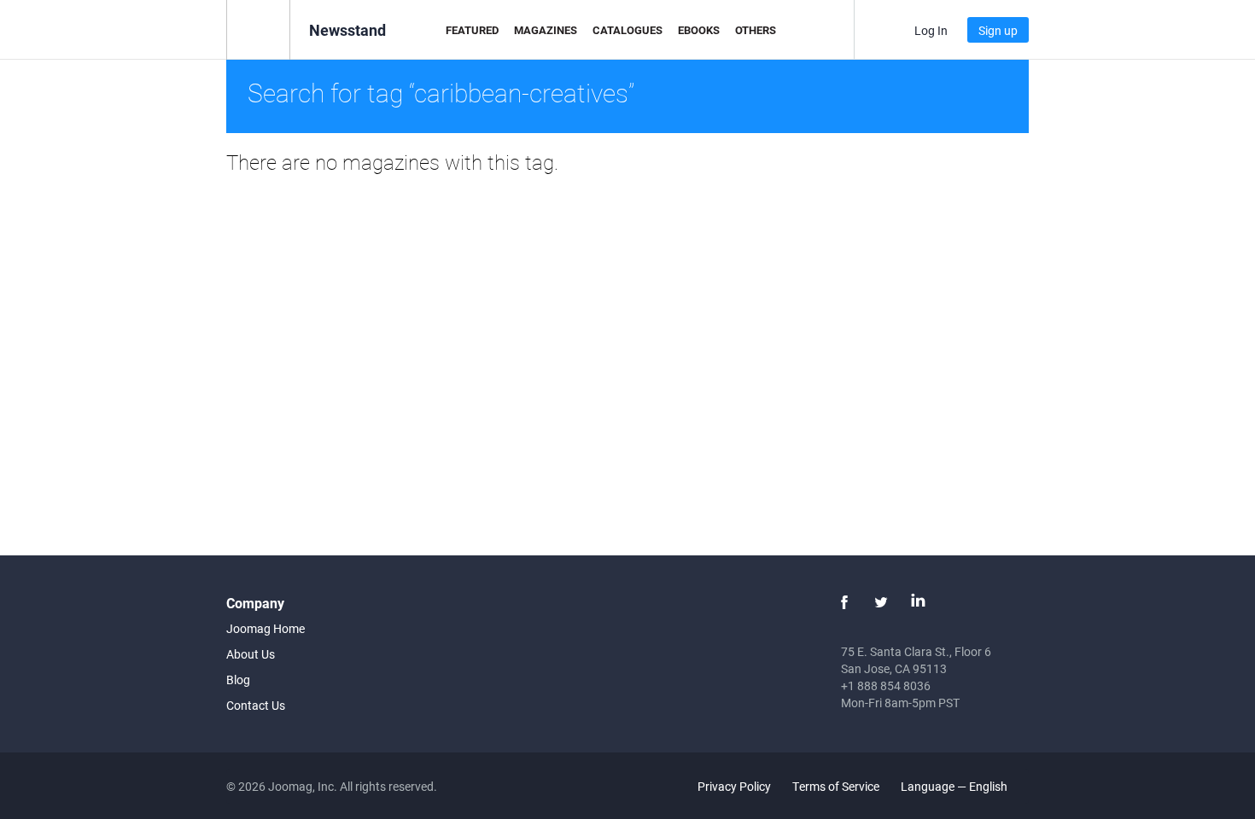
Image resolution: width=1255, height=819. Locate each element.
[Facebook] (844, 602)
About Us (250, 654)
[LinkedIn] (918, 602)
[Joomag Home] (258, 28)
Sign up (998, 30)
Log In (931, 30)
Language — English (955, 786)
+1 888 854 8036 (886, 685)
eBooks (699, 30)
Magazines (545, 30)
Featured (472, 30)
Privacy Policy (734, 786)
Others (755, 30)
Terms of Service (835, 786)
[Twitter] (881, 602)
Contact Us (255, 705)
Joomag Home (265, 628)
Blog (238, 679)
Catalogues (627, 30)
